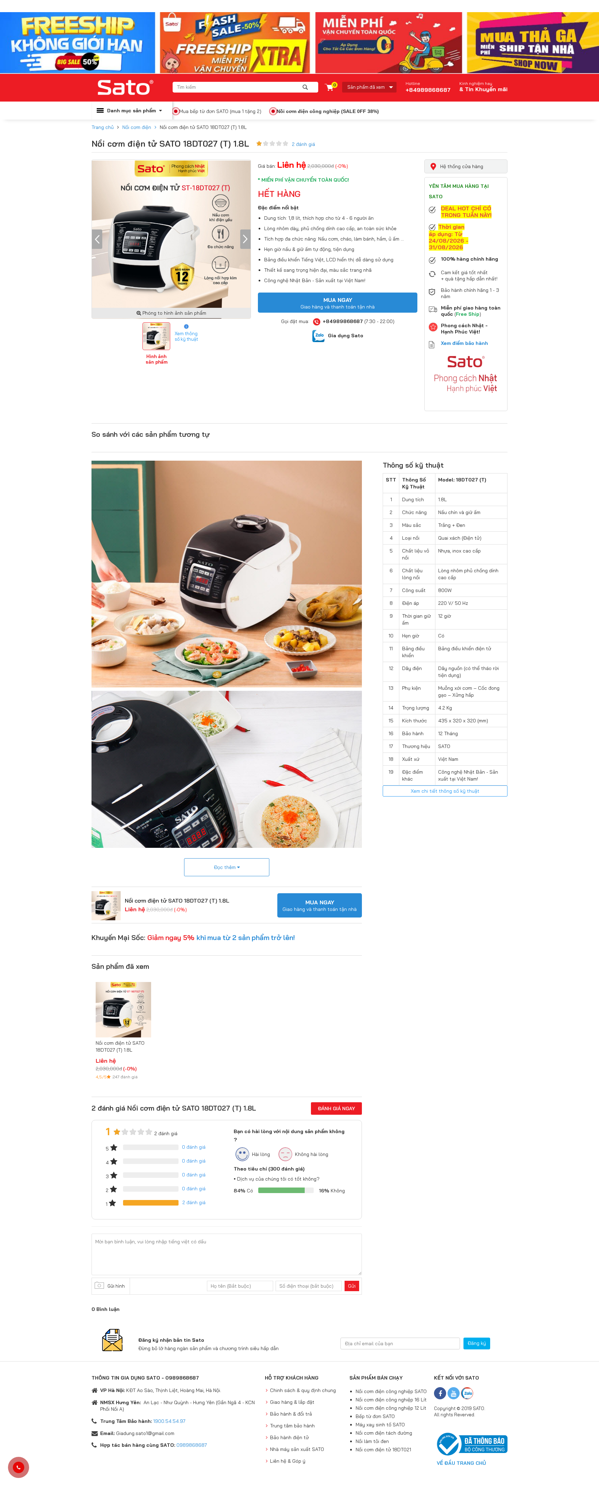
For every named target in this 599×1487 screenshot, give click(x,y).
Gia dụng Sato (345, 335)
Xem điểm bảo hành (464, 343)
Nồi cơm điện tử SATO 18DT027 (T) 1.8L (177, 900)
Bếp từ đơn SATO (375, 1416)
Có (243, 1191)
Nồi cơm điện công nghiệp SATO (391, 1391)
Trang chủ (103, 127)
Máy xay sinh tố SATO (380, 1424)
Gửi (352, 1286)
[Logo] (132, 87)
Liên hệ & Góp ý (287, 1461)
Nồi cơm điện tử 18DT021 (383, 1449)
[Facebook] (440, 1393)
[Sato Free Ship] (299, 43)
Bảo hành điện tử (289, 1437)
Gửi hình (116, 1286)
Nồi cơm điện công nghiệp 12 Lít (391, 1408)
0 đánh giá (194, 1147)
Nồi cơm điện (136, 127)
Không (332, 1191)
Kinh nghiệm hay (475, 83)
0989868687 (191, 1445)
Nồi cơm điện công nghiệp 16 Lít (391, 1400)
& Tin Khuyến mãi (483, 89)
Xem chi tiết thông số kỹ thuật (445, 791)
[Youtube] (454, 1393)
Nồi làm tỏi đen (372, 1441)
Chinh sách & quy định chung (303, 1390)
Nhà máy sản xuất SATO (297, 1449)
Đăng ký (477, 1343)
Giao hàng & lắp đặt (292, 1402)
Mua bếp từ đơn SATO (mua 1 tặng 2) (220, 111)
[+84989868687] (18, 1467)
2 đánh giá (303, 144)
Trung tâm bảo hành (292, 1426)
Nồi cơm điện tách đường (384, 1433)
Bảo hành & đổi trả (291, 1414)
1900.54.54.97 (169, 1421)
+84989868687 (428, 87)
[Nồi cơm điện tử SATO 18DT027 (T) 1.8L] (106, 905)
